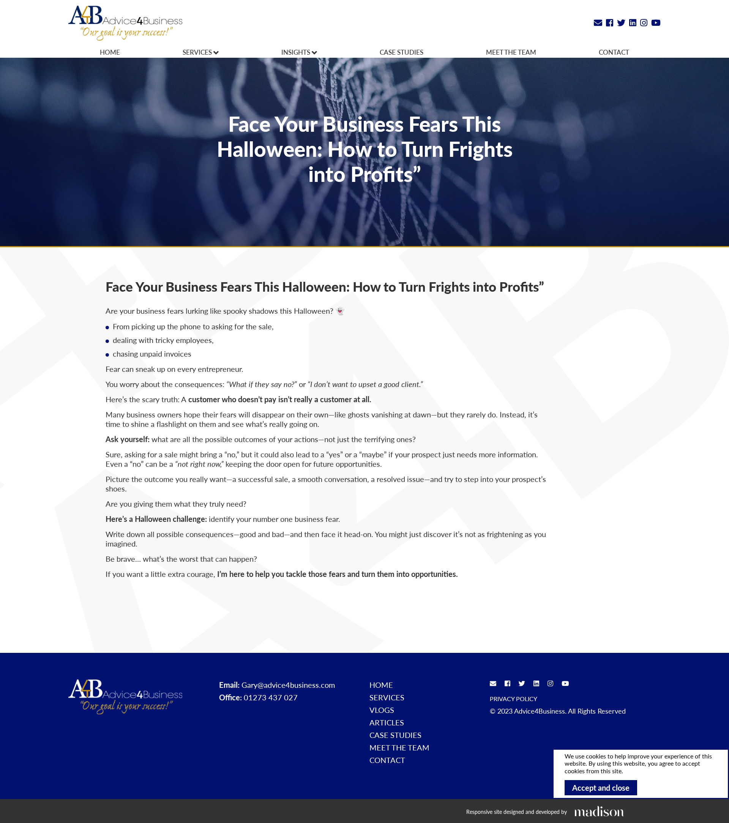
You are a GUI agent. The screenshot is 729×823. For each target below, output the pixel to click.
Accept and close (601, 787)
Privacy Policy (513, 698)
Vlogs (381, 710)
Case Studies (401, 52)
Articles (386, 722)
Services (198, 52)
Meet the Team (511, 52)
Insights (296, 52)
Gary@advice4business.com (288, 684)
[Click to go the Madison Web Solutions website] (599, 811)
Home (110, 52)
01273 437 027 (271, 697)
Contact (614, 52)
